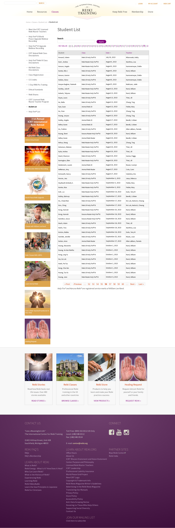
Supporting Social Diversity (78, 508)
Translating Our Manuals (77, 489)
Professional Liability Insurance (80, 471)
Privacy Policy (72, 493)
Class (83, 53)
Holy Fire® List (34, 111)
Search (60, 38)
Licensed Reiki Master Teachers (79, 465)
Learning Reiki (31, 480)
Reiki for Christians (33, 490)
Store (150, 11)
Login (140, 4)
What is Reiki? (31, 465)
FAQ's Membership (33, 456)
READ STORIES (38, 400)
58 (114, 284)
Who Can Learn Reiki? (34, 471)
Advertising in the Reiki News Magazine (83, 486)
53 (93, 284)
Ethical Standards (36, 89)
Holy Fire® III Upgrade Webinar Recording (37, 47)
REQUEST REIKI (133, 400)
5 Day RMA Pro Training (38, 84)
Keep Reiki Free (119, 11)
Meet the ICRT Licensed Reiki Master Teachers (38, 30)
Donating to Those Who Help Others (82, 505)
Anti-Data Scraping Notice (77, 502)
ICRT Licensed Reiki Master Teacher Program (39, 100)
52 (89, 284)
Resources (42, 11)
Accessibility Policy (74, 499)
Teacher (129, 53)
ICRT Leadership (73, 468)
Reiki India (113, 456)
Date (107, 53)
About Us (70, 456)
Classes (55, 11)
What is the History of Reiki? (37, 474)
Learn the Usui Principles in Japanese (41, 487)
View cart (167, 4)
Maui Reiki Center (117, 453)
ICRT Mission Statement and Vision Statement (86, 459)
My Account (153, 4)
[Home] (87, 13)
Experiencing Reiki (33, 477)
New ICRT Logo (73, 477)
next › (132, 284)
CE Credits (33, 80)
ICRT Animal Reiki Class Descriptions (38, 54)
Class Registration (36, 75)
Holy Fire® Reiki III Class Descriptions (38, 61)
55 (102, 284)
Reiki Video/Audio (32, 484)
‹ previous (77, 284)
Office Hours (71, 453)
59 (119, 284)
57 (110, 284)
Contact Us (71, 511)
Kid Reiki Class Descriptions (34, 68)
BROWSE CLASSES (69, 400)
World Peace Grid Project (77, 474)
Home (29, 11)
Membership (137, 11)
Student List (42, 22)
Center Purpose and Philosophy (80, 462)
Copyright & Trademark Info (78, 480)
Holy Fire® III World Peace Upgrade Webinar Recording (38, 38)
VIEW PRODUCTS (101, 400)
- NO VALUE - (63, 46)
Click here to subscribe (76, 520)
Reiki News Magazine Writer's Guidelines (83, 483)
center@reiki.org (80, 443)
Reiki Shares (33, 94)
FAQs (27, 453)
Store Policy (71, 496)
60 (123, 284)
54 (97, 284)
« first (67, 284)
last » (141, 284)
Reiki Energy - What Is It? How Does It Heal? (44, 468)
